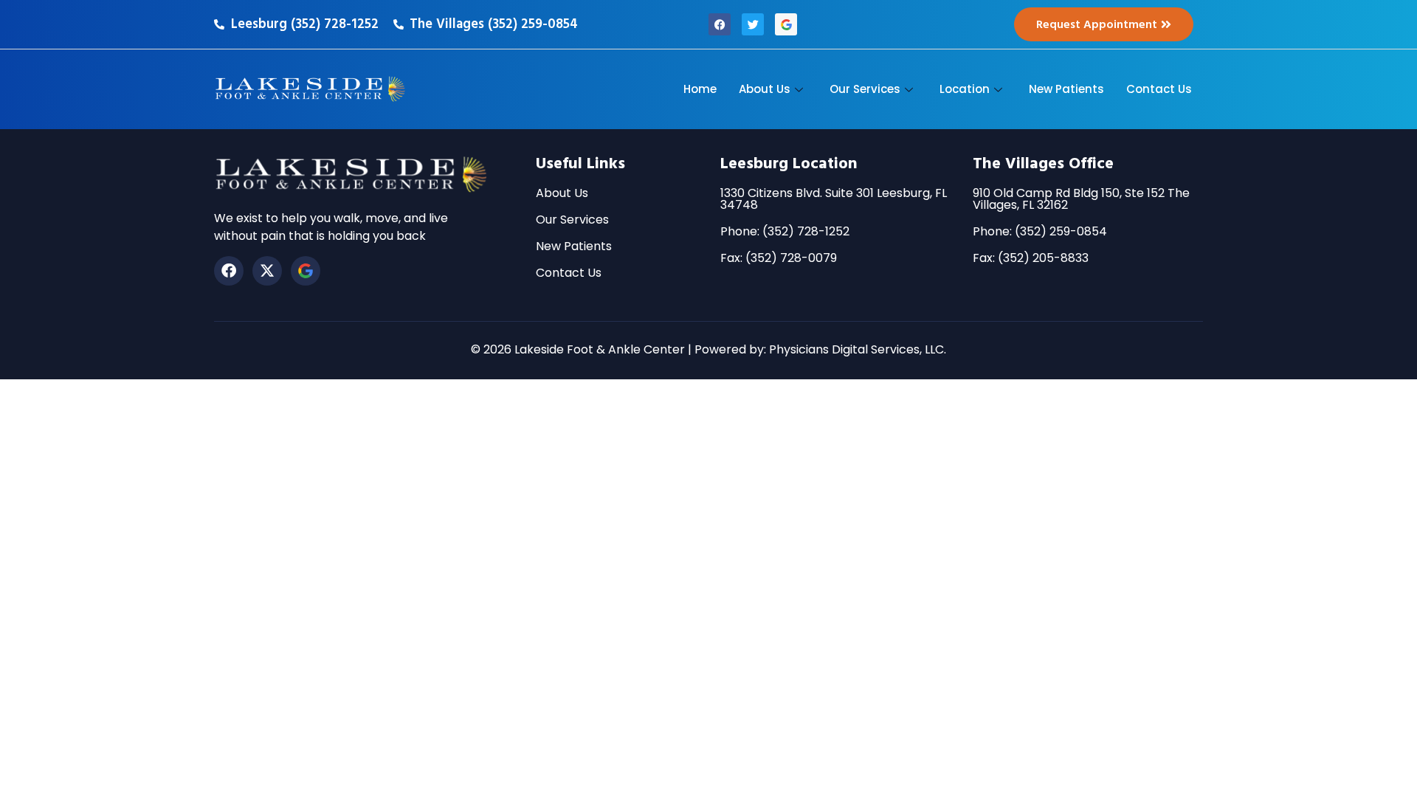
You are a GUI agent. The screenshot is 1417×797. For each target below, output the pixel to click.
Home (700, 89)
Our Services (865, 89)
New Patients (1066, 89)
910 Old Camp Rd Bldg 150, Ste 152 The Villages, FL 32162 (1081, 198)
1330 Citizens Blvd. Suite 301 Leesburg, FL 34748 (833, 198)
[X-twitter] (267, 271)
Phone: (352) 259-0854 (1040, 231)
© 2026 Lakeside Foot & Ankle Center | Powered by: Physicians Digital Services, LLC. (708, 349)
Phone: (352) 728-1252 (784, 231)
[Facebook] (719, 24)
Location (965, 89)
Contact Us (1159, 89)
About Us (764, 89)
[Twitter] (753, 24)
